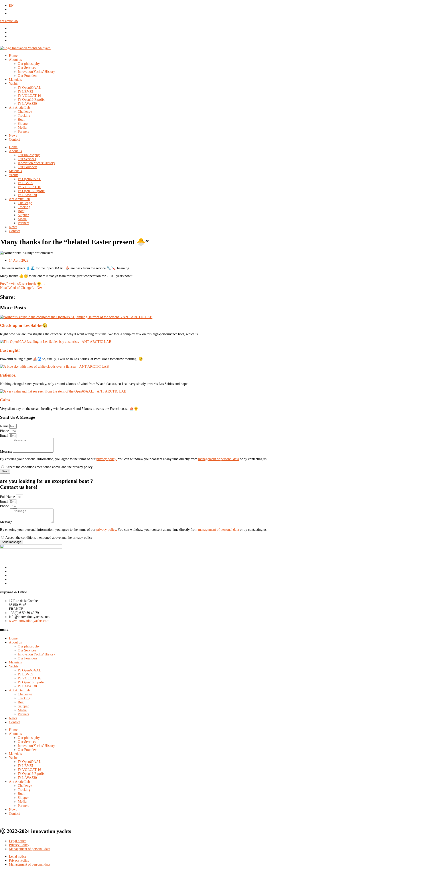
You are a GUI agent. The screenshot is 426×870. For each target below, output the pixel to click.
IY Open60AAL (29, 87)
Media (22, 127)
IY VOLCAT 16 (29, 95)
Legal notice (17, 841)
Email (4, 435)
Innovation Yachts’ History (36, 71)
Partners (23, 131)
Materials (15, 79)
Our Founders (27, 75)
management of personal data (218, 459)
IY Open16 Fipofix (31, 99)
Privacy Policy (19, 845)
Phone (5, 431)
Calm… (7, 400)
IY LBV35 (25, 91)
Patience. (8, 375)
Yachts (13, 83)
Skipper (23, 123)
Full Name (8, 497)
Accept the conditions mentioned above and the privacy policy (49, 467)
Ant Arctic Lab (19, 107)
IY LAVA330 (27, 103)
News (13, 135)
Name (4, 426)
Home (13, 55)
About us (15, 59)
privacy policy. (106, 459)
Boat (21, 119)
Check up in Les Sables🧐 (23, 325)
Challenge (25, 111)
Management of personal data (29, 849)
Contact (14, 139)
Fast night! (10, 350)
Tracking (24, 115)
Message (6, 451)
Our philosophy (29, 63)
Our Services (27, 67)
